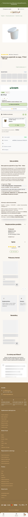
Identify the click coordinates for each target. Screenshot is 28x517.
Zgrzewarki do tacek (5, 461)
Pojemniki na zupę (19, 15)
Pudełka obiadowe (4, 414)
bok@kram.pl (11, 236)
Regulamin (3, 477)
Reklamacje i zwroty (5, 481)
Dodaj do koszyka (14, 104)
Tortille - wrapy (4, 443)
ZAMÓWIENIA (4, 495)
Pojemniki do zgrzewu (5, 455)
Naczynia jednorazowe (10, 15)
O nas (2, 471)
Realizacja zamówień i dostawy (7, 483)
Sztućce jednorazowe (5, 463)
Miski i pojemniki (4, 416)
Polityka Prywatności (5, 479)
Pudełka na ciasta (4, 425)
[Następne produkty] (25, 289)
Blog (2, 473)
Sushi (2, 441)
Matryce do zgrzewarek (5, 459)
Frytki (2, 445)
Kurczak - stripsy (4, 439)
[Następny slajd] (26, 114)
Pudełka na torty (4, 427)
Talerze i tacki (4, 418)
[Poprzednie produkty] (23, 289)
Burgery (2, 437)
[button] (14, 224)
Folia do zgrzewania (5, 457)
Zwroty (2, 497)
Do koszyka (17, 284)
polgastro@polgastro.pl (8, 394)
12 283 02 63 (21, 9)
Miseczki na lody (4, 423)
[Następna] (26, 3)
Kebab (2, 434)
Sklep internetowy (13, 510)
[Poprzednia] (1, 3)
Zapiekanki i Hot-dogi (5, 447)
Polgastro (2, 15)
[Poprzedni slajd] (23, 114)
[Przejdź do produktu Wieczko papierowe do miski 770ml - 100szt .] (10, 268)
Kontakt (2, 475)
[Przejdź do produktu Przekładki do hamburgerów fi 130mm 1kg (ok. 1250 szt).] (10, 327)
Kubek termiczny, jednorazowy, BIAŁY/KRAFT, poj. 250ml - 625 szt (17, 119)
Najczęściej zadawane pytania (7, 485)
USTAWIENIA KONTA (5, 493)
